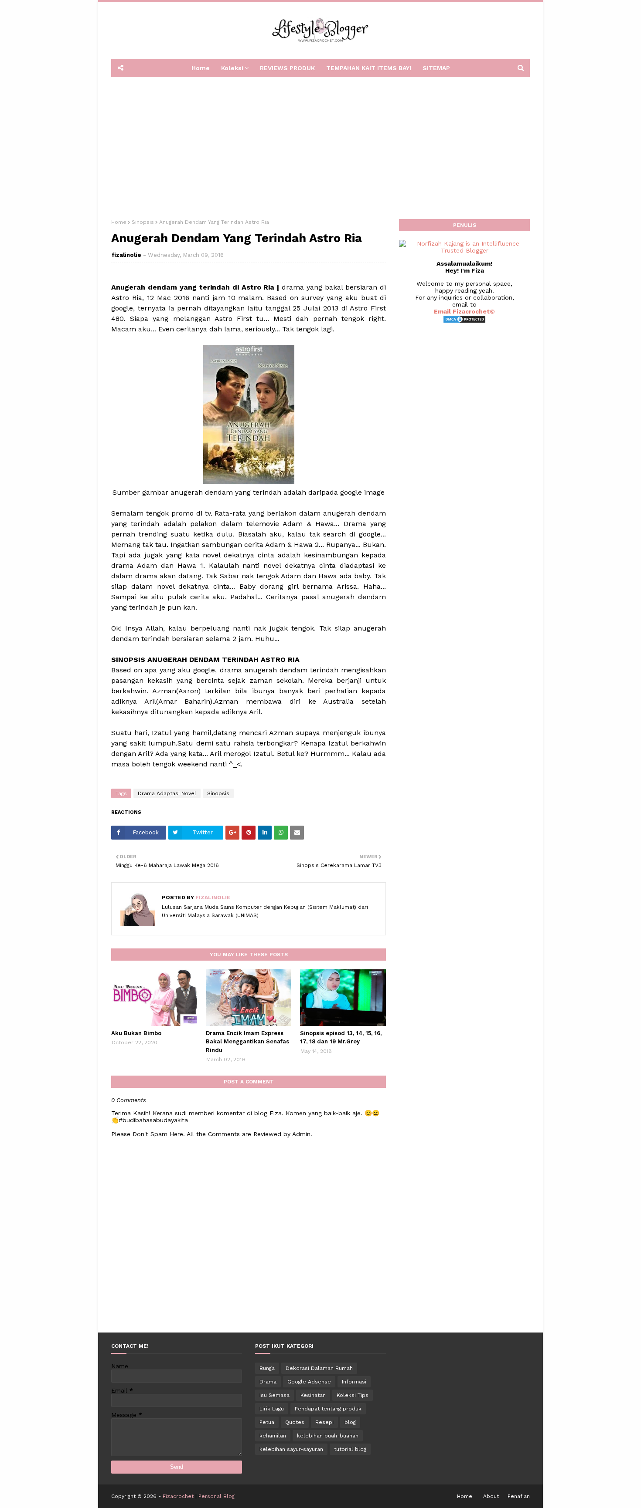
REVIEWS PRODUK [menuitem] (287, 67)
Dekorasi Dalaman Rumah (319, 1368)
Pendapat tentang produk (328, 1409)
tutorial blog (350, 1449)
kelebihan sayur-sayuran (291, 1449)
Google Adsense (309, 1382)
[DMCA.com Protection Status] (464, 321)
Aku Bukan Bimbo (136, 1033)
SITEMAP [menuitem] (436, 67)
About (491, 1496)
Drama (267, 1382)
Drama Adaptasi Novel (167, 793)
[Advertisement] (320, 145)
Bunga (267, 1368)
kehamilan (272, 1436)
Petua (266, 1422)
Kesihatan (313, 1395)
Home (118, 222)
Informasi (354, 1382)
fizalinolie (126, 255)
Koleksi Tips (352, 1395)
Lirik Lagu (271, 1409)
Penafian (519, 1496)
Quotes (294, 1422)
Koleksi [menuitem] (232, 67)
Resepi (324, 1422)
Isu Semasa (274, 1395)
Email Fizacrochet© (464, 311)
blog (350, 1422)
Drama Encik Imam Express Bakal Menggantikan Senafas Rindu (247, 1041)
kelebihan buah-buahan (327, 1436)
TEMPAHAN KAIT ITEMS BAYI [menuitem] (368, 67)
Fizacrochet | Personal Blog (199, 1496)
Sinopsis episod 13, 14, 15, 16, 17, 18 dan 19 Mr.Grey (341, 1037)
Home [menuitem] (200, 67)
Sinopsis (143, 222)
